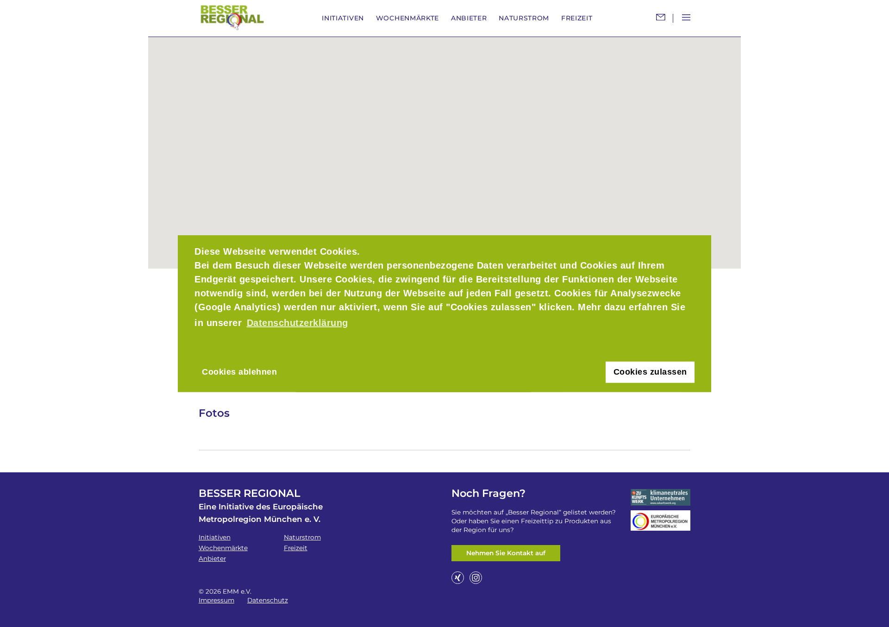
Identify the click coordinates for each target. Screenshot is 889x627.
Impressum (216, 600)
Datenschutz (267, 600)
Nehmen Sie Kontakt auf (505, 553)
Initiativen (343, 18)
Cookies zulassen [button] (650, 371)
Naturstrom (524, 18)
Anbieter (469, 18)
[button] (444, 147)
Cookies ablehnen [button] (239, 371)
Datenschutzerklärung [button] (297, 323)
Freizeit (577, 18)
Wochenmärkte (407, 18)
